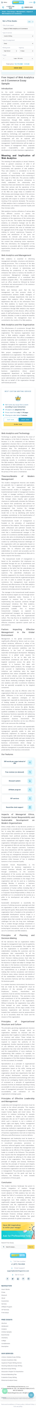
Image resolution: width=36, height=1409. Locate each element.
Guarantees (5, 1301)
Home (4, 11)
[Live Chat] (31, 1395)
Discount (4, 1295)
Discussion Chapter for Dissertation (12, 1371)
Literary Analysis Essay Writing (11, 1357)
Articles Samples (6, 1332)
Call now (10, 419)
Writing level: (6, 47)
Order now (18, 424)
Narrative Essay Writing (8, 1368)
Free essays (5, 1312)
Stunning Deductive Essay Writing (11, 1366)
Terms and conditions (7, 1404)
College (3, 1340)
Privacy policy (20, 1404)
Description (4, 1346)
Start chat (25, 419)
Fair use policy (18, 1406)
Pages (4, 55)
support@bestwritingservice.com (18, 1271)
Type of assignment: (8, 40)
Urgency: (21, 47)
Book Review (5, 1335)
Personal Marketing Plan (9, 1374)
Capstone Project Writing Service (11, 1363)
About (3, 1298)
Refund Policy (30, 1404)
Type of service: (7, 33)
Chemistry (4, 1338)
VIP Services (5, 1309)
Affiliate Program (6, 1307)
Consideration (5, 1343)
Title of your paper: (8, 25)
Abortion (4, 1323)
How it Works (5, 1289)
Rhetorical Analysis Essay (9, 1380)
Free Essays (11, 11)
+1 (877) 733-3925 (10, 7)
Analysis (4, 1329)
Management (21, 11)
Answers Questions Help (9, 1360)
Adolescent (4, 1326)
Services (4, 1304)
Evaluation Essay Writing (9, 1377)
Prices (3, 1292)
